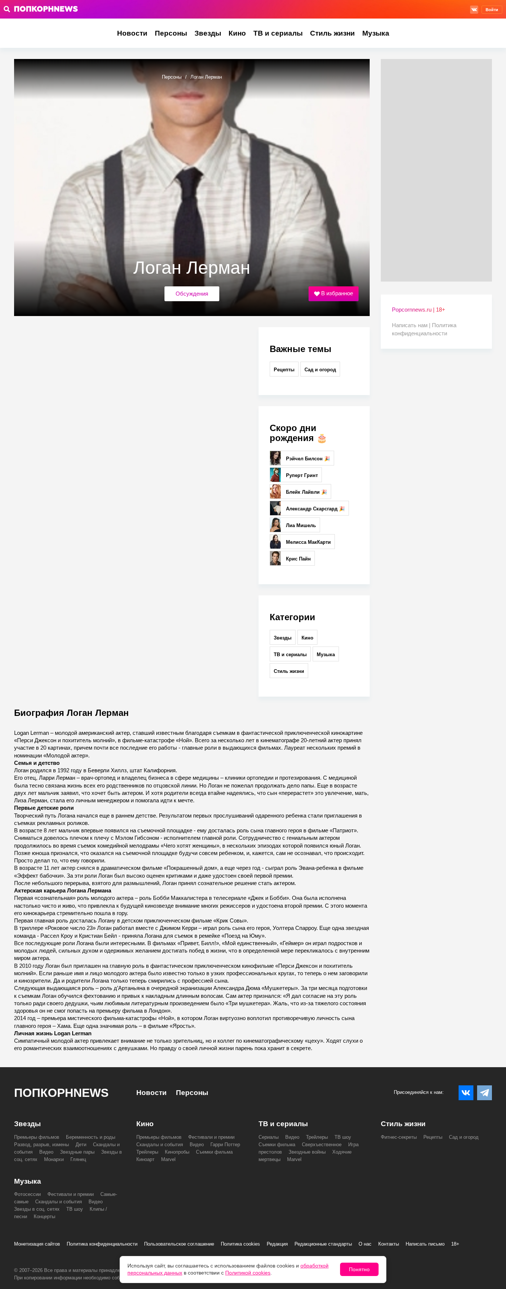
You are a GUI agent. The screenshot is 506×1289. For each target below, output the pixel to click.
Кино (237, 33)
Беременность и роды (90, 1137)
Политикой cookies (247, 1273)
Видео (46, 1152)
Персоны (171, 33)
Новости (132, 33)
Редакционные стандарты (323, 1244)
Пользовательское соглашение (179, 1244)
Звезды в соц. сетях (37, 1209)
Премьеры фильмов (36, 1137)
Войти (492, 9)
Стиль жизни (332, 33)
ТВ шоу (342, 1137)
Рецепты (284, 369)
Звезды (207, 33)
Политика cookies (240, 1244)
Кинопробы (177, 1152)
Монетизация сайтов (37, 1244)
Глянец (78, 1159)
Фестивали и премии (211, 1137)
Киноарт (145, 1159)
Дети (81, 1144)
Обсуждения (192, 293)
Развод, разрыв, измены (41, 1144)
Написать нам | (412, 325)
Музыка (375, 33)
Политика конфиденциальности (102, 1244)
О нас (365, 1244)
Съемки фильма (214, 1152)
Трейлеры (147, 1152)
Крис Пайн (297, 559)
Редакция (277, 1244)
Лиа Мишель (300, 525)
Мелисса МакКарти (307, 542)
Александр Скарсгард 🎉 (314, 509)
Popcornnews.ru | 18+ (418, 309)
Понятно (359, 1269)
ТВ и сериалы (278, 33)
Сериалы (269, 1137)
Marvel (168, 1159)
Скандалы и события (159, 1144)
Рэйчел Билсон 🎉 (307, 458)
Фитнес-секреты (399, 1137)
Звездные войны (307, 1152)
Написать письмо (425, 1244)
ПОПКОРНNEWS (61, 1092)
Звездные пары (77, 1152)
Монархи (54, 1159)
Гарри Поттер (225, 1144)
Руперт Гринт (301, 475)
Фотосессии (27, 1194)
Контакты (388, 1244)
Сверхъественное (322, 1144)
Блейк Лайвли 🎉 (305, 492)
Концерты (44, 1216)
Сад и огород (320, 369)
